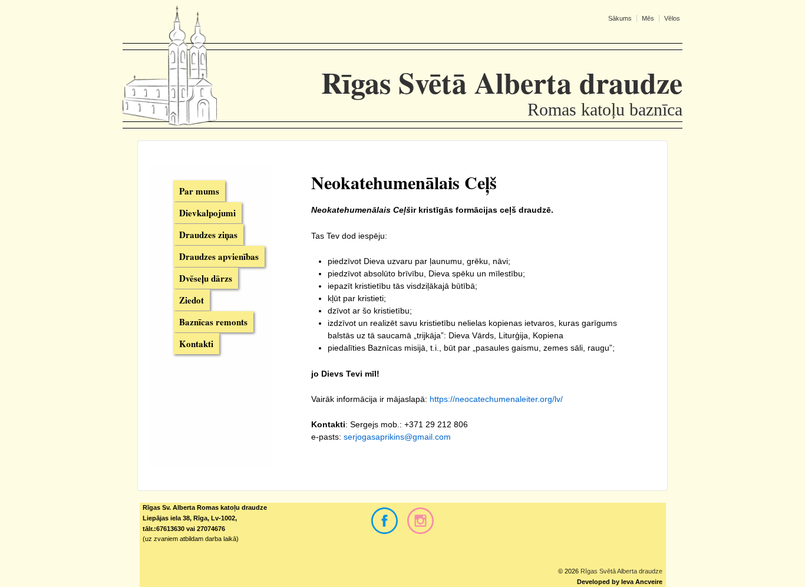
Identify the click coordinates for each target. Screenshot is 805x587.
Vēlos (672, 18)
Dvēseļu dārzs (205, 278)
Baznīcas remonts (213, 321)
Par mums (199, 190)
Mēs (648, 18)
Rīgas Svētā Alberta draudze (620, 571)
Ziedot (191, 300)
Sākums (620, 18)
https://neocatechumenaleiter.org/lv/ (496, 399)
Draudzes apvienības (219, 256)
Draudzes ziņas (208, 234)
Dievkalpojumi (207, 212)
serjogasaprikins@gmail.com (397, 436)
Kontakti (196, 343)
